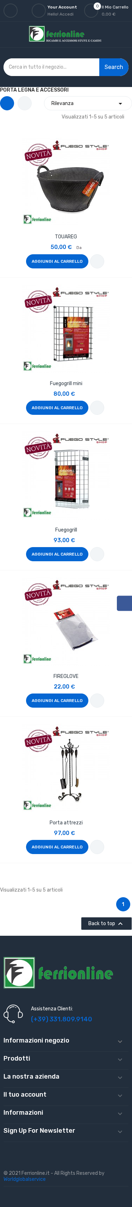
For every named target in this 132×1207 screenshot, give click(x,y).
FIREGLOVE (66, 676)
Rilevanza (88, 103)
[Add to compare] (97, 261)
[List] (25, 103)
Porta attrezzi (66, 823)
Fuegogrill (66, 530)
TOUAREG (66, 237)
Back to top (106, 923)
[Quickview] (66, 181)
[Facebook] (124, 603)
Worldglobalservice (25, 1179)
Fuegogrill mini (66, 384)
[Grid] (7, 103)
